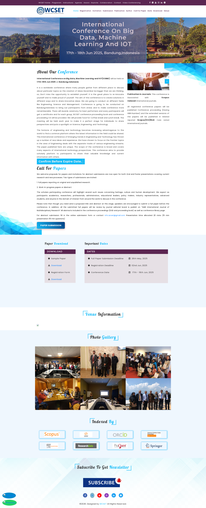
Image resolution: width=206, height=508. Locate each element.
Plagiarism (56, 3)
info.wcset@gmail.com (115, 215)
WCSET (103, 504)
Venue (166, 11)
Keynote (94, 3)
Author (129, 11)
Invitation (97, 11)
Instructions (68, 3)
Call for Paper (140, 11)
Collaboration (106, 3)
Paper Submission (50, 225)
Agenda (78, 3)
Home (75, 11)
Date (150, 11)
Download (157, 11)
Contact (117, 3)
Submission (108, 11)
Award (86, 3)
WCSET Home (44, 3)
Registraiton (85, 11)
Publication (119, 11)
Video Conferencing (132, 3)
